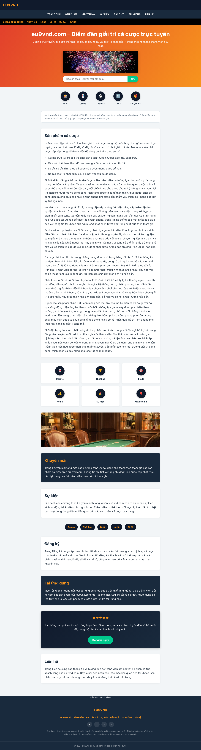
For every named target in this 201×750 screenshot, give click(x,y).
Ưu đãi (62, 22)
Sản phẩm (71, 14)
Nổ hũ (53, 22)
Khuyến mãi (89, 14)
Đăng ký (119, 14)
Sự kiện (104, 14)
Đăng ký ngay (100, 640)
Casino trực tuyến (13, 22)
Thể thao (32, 22)
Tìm (133, 79)
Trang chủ (54, 14)
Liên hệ (149, 14)
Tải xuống (135, 14)
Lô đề (43, 22)
